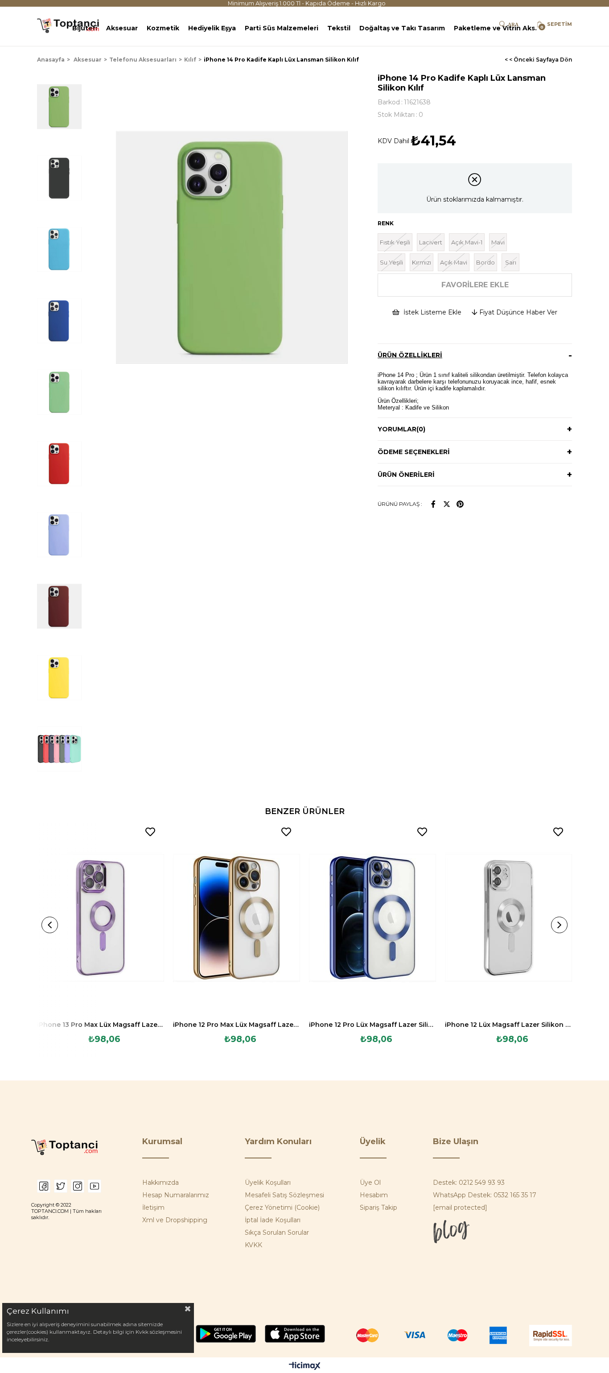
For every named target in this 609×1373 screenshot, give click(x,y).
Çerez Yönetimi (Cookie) (282, 1207)
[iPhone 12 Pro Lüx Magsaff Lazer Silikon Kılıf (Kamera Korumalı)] (372, 918)
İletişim (153, 1207)
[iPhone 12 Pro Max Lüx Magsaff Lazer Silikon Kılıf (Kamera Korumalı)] (236, 918)
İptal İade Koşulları (272, 1220)
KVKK (253, 1245)
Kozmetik (163, 28)
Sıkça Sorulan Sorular (277, 1232)
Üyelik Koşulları (268, 1183)
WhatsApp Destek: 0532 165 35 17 (484, 1195)
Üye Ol (370, 1183)
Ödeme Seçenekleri (414, 452)
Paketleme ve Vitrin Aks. (495, 28)
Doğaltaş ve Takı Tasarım (402, 28)
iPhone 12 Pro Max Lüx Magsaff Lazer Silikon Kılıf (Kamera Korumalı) (236, 1025)
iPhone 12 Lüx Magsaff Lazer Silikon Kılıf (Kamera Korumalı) (508, 1025)
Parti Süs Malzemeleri (281, 28)
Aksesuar (122, 28)
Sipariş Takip (378, 1207)
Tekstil (338, 28)
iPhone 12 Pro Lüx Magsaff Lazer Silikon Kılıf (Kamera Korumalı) (372, 1025)
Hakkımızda (160, 1183)
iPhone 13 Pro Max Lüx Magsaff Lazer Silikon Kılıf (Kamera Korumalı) (100, 1025)
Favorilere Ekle (150, 832)
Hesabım (374, 1195)
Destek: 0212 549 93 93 (469, 1183)
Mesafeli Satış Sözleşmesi (284, 1195)
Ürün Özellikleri (410, 355)
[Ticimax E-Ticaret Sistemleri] (305, 1366)
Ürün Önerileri (406, 475)
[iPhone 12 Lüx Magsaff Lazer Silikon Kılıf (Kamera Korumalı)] (508, 918)
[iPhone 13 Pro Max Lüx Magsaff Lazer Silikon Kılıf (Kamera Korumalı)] (100, 918)
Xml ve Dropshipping (174, 1220)
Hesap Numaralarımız (175, 1195)
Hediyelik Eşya (212, 28)
